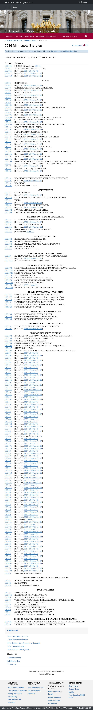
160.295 (8, 343)
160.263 (8, 241)
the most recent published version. (64, 51)
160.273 (8, 275)
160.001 (8, 66)
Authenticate (77, 45)
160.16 (8, 156)
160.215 (8, 197)
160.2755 (9, 287)
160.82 (8, 583)
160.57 (8, 500)
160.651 (8, 541)
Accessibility (12, 697)
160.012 (8, 73)
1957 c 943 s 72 (31, 71)
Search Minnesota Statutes (18, 636)
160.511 (8, 468)
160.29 (8, 326)
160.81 (8, 580)
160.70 (8, 566)
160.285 (8, 319)
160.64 (8, 534)
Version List (12, 664)
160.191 (8, 181)
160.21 (8, 193)
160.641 (8, 536)
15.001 (38, 66)
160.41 (8, 407)
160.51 (8, 465)
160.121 (8, 139)
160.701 (8, 568)
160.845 (8, 595)
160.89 (8, 607)
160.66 (8, 544)
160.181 (8, 171)
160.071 (8, 110)
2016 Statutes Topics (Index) (18, 650)
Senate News (74, 689)
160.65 (8, 539)
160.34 (8, 372)
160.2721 (9, 270)
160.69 (8, 558)
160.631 (8, 532)
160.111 (8, 134)
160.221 (8, 202)
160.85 (8, 597)
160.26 (8, 229)
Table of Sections (14, 658)
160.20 (8, 183)
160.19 (8, 178)
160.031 (8, 90)
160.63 (8, 529)
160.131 (8, 144)
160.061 (8, 105)
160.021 (8, 85)
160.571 (8, 502)
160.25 (8, 224)
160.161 (8, 159)
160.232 (8, 210)
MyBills (71, 692)
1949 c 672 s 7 (30, 421)
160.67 (8, 549)
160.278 (8, 299)
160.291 (8, 328)
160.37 (8, 387)
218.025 (30, 232)
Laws (16, 36)
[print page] (86, 36)
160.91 (8, 612)
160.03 (8, 88)
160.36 (8, 382)
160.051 (8, 100)
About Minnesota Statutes (18, 640)
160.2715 (9, 261)
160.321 (8, 365)
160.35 (8, 377)
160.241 (8, 222)
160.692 (8, 563)
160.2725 (9, 273)
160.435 (8, 426)
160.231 (8, 207)
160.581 (8, 507)
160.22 (8, 200)
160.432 (8, 421)
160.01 (8, 68)
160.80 (8, 573)
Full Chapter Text (14, 661)
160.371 (8, 390)
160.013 (8, 76)
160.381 (8, 394)
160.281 (8, 304)
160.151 (8, 154)
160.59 (8, 509)
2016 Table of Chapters (16, 646)
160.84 (8, 592)
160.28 (8, 302)
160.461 (8, 441)
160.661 (8, 546)
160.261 (8, 232)
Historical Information (16, 688)
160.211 (8, 195)
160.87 (8, 602)
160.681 (8, 556)
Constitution (40, 36)
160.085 (8, 117)
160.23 (8, 205)
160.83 (8, 585)
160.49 (8, 456)
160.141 (8, 149)
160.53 (8, 480)
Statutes (9, 36)
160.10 (8, 127)
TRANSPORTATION (30, 40)
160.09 (8, 120)
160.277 (8, 297)
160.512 (8, 470)
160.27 (8, 256)
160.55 (8, 490)
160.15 (8, 151)
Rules (21, 36)
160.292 (8, 336)
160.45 (8, 434)
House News (73, 686)
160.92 (8, 614)
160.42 (8, 412)
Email (50, 694)
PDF (86, 45)
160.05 (8, 98)
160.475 (8, 448)
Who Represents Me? (36, 688)
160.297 (8, 348)
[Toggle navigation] (8, 7)
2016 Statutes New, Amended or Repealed (24, 643)
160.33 (8, 367)
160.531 (8, 483)
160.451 (8, 436)
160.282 (8, 307)
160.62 (8, 524)
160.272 (8, 268)
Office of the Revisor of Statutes (31, 31)
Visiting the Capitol (15, 694)
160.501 (8, 463)
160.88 (8, 605)
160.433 (8, 424)
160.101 (8, 129)
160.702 (8, 571)
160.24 (8, 219)
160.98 (8, 624)
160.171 (8, 166)
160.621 (8, 527)
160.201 (8, 185)
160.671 (8, 551)
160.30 (8, 353)
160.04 (8, 93)
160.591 (8, 512)
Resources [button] (12, 630)
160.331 (8, 370)
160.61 (8, 519)
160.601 (8, 517)
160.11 (8, 132)
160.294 (8, 341)
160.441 (8, 431)
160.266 (8, 249)
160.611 (8, 522)
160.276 (8, 295)
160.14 (8, 146)
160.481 (8, 453)
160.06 (8, 102)
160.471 (8, 446)
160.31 (8, 358)
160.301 (8, 355)
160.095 (8, 124)
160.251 (8, 227)
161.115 (38, 436)
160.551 (8, 492)
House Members (34, 691)
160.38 (8, 392)
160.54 (8, 485)
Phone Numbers (54, 698)
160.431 (8, 419)
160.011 (8, 71)
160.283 (8, 314)
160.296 (8, 345)
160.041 (8, 95)
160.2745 (9, 282)
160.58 (8, 505)
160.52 (8, 475)
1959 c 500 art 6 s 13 (33, 73)
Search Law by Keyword (69, 36)
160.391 (8, 399)
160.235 (8, 212)
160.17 (8, 164)
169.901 (30, 519)
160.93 (8, 622)
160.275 (8, 285)
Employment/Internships (17, 691)
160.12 (8, 137)
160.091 (8, 122)
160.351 (8, 380)
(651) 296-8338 (54, 692)
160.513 (8, 473)
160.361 (8, 385)
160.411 (8, 409)
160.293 (8, 338)
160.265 (8, 246)
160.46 (8, 439)
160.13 (8, 141)
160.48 (8, 451)
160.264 (8, 244)
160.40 (8, 402)
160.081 (8, 115)
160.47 (8, 443)
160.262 (8, 239)
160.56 (8, 495)
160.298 (8, 350)
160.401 (8, 404)
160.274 (8, 280)
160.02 (8, 83)
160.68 (8, 554)
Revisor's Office (52, 36)
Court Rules (29, 36)
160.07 (8, 107)
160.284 (8, 316)
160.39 (8, 397)
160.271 (8, 258)
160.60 (8, 514)
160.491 (8, 458)
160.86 (8, 600)
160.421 (8, 414)
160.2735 (9, 278)
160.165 (8, 161)
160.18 (8, 168)
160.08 (8, 112)
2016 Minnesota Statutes (13, 40)
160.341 (8, 375)
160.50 (8, 460)
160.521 (8, 478)
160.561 (8, 497)
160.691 (8, 561)
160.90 (8, 609)
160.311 (8, 360)
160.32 (8, 363)
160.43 (8, 417)
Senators (31, 694)
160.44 (8, 429)
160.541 (8, 487)
